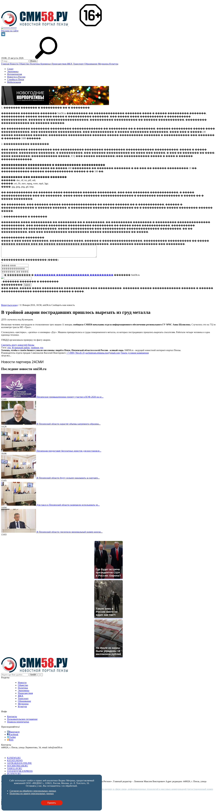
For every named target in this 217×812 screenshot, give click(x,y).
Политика (35, 64)
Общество (24, 64)
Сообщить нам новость (63, 305)
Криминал (46, 64)
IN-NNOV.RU (14, 773)
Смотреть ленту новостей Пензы (17, 345)
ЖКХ (70, 64)
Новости (14, 64)
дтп (9, 347)
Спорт (10, 69)
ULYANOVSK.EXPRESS (20, 771)
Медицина (103, 64)
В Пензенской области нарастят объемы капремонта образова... (69, 424)
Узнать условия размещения (134, 353)
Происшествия (59, 64)
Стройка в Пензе (15, 79)
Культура (113, 64)
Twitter (12, 737)
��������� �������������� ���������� (73, 275)
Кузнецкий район (21, 347)
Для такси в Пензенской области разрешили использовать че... (68, 505)
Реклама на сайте (9, 31)
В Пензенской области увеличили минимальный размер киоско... (70, 532)
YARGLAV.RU (14, 768)
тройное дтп (37, 347)
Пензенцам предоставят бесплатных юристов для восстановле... (69, 451)
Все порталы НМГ (10, 753)
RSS (11, 740)
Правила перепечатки (18, 722)
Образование (91, 64)
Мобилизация (14, 82)
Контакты (12, 716)
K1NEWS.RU (14, 758)
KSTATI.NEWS (15, 760)
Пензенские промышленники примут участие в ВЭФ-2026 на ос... (70, 397)
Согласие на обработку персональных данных (33, 791)
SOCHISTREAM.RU (17, 765)
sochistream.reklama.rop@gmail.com (102, 353)
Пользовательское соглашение (22, 719)
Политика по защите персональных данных (32, 793)
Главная (5, 64)
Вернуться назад (9, 305)
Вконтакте (14, 732)
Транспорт (78, 64)
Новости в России (16, 77)
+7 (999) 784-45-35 (75, 353)
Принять (51, 803)
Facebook (13, 734)
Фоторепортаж (14, 74)
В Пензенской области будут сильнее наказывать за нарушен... (68, 478)
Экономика (12, 71)
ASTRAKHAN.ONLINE (19, 763)
